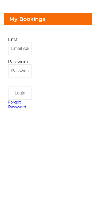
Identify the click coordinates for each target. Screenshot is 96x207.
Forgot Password (17, 104)
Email (14, 39)
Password (18, 61)
